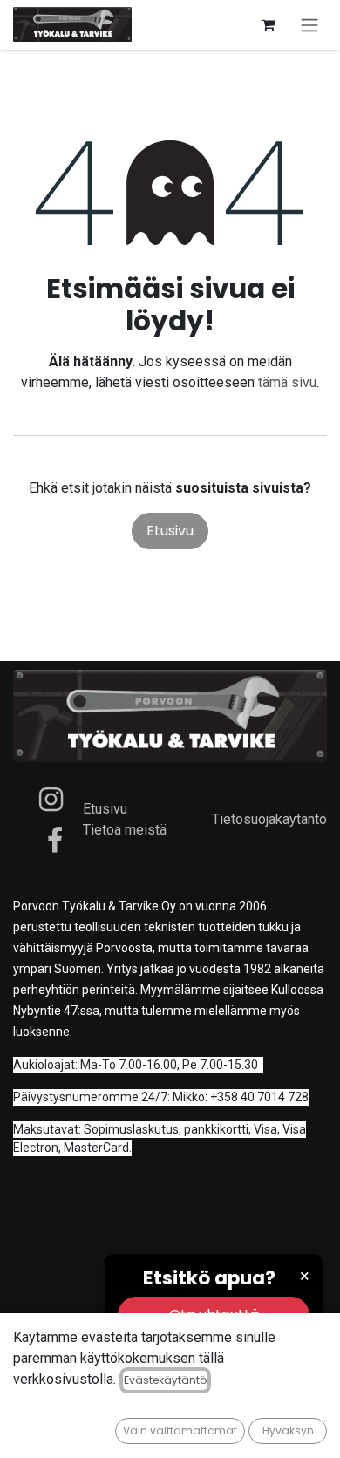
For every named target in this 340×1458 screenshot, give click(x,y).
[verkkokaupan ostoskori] (267, 24)
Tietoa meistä (125, 829)
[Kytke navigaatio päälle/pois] (309, 25)
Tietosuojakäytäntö (269, 819)
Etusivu (170, 531)
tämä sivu (287, 382)
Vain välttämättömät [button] (180, 1430)
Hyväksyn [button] (288, 1430)
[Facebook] (55, 840)
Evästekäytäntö (165, 1380)
